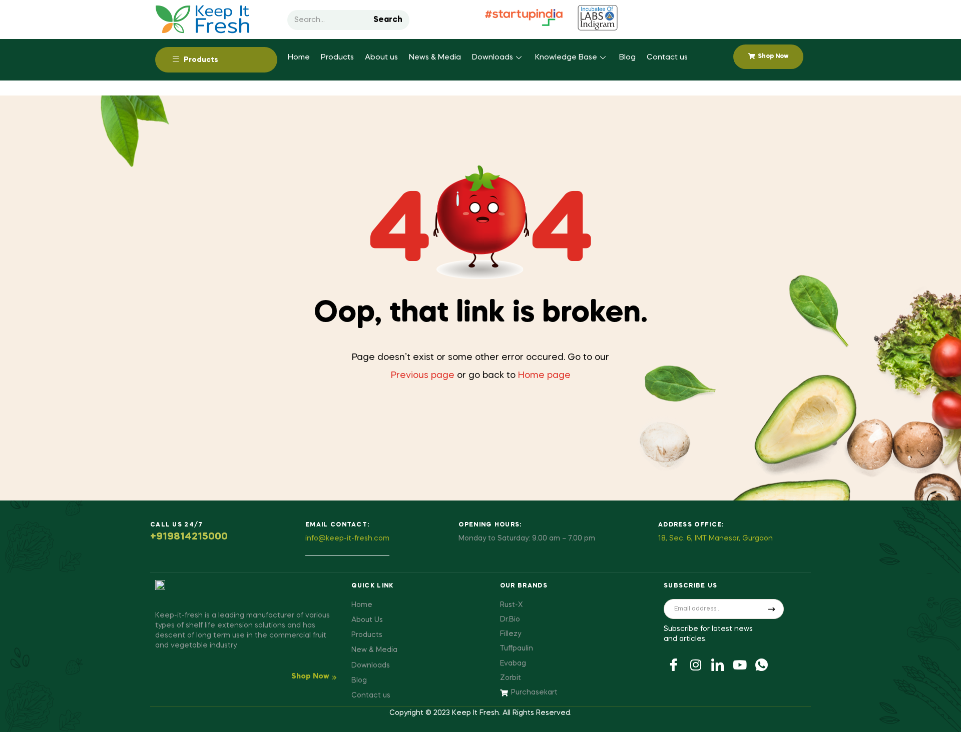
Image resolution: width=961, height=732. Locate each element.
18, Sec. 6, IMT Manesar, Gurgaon (715, 538)
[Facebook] (673, 664)
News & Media (435, 57)
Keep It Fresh (475, 713)
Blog (627, 57)
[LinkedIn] (717, 664)
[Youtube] (739, 664)
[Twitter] (695, 664)
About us (381, 57)
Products (337, 57)
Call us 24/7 (176, 525)
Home (299, 57)
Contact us (667, 57)
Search (387, 20)
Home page (544, 375)
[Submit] (772, 609)
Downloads (492, 57)
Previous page (422, 375)
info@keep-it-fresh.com (347, 538)
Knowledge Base (566, 57)
